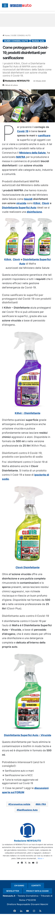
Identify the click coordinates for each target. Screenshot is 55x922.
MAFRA (20, 157)
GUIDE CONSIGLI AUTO (21, 35)
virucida (21, 203)
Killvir (36, 203)
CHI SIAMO (19, 885)
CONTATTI (36, 885)
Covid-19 (22, 131)
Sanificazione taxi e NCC (19, 775)
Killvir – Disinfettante (27, 413)
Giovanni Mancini (39, 904)
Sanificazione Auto (28, 810)
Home (7, 35)
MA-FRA (41, 804)
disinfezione (34, 211)
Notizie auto (38, 40)
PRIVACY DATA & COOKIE (37, 891)
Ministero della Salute (32, 152)
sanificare (44, 135)
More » (41, 858)
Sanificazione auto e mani (19, 770)
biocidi (28, 199)
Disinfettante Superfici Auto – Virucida (27, 735)
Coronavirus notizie (20, 804)
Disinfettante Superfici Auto (19, 207)
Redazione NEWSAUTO (17, 80)
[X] (25, 862)
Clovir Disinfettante (28, 567)
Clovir (45, 203)
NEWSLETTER (12, 891)
